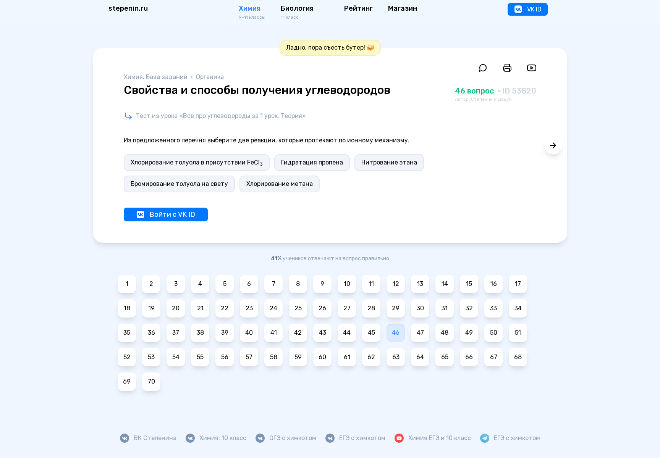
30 (420, 308)
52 (127, 357)
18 (127, 308)
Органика (210, 77)
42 (298, 332)
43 (322, 332)
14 (445, 283)
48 (444, 332)
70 (151, 381)
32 (469, 308)
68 (518, 357)
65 (444, 357)
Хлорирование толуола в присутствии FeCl (197, 163)
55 (200, 357)
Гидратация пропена (312, 162)
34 (518, 308)
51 (518, 332)
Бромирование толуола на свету (179, 183)
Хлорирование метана (279, 183)
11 (371, 283)
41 (273, 332)
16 (493, 283)
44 (347, 332)
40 (249, 332)
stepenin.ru (128, 8)
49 (469, 332)
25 (298, 308)
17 (518, 283)
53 (151, 357)
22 (224, 308)
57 (249, 357)
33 (493, 308)
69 (127, 381)
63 (396, 357)
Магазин (402, 8)
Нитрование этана (389, 162)
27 (347, 308)
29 (396, 308)
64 (420, 357)
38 (200, 332)
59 (298, 357)
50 (493, 332)
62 (371, 357)
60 (322, 357)
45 (371, 332)
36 (151, 332)
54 (176, 357)
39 (224, 332)
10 (347, 283)
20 (176, 308)
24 (273, 308)
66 (469, 357)
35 (126, 332)
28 (371, 308)
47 (420, 332)
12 (396, 283)
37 (175, 332)
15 (469, 283)
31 (445, 308)
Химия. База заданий (156, 77)
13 (420, 283)
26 (322, 308)
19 (151, 308)
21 (200, 308)
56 (224, 357)
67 (493, 357)
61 (347, 357)
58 (273, 357)
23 (249, 308)
